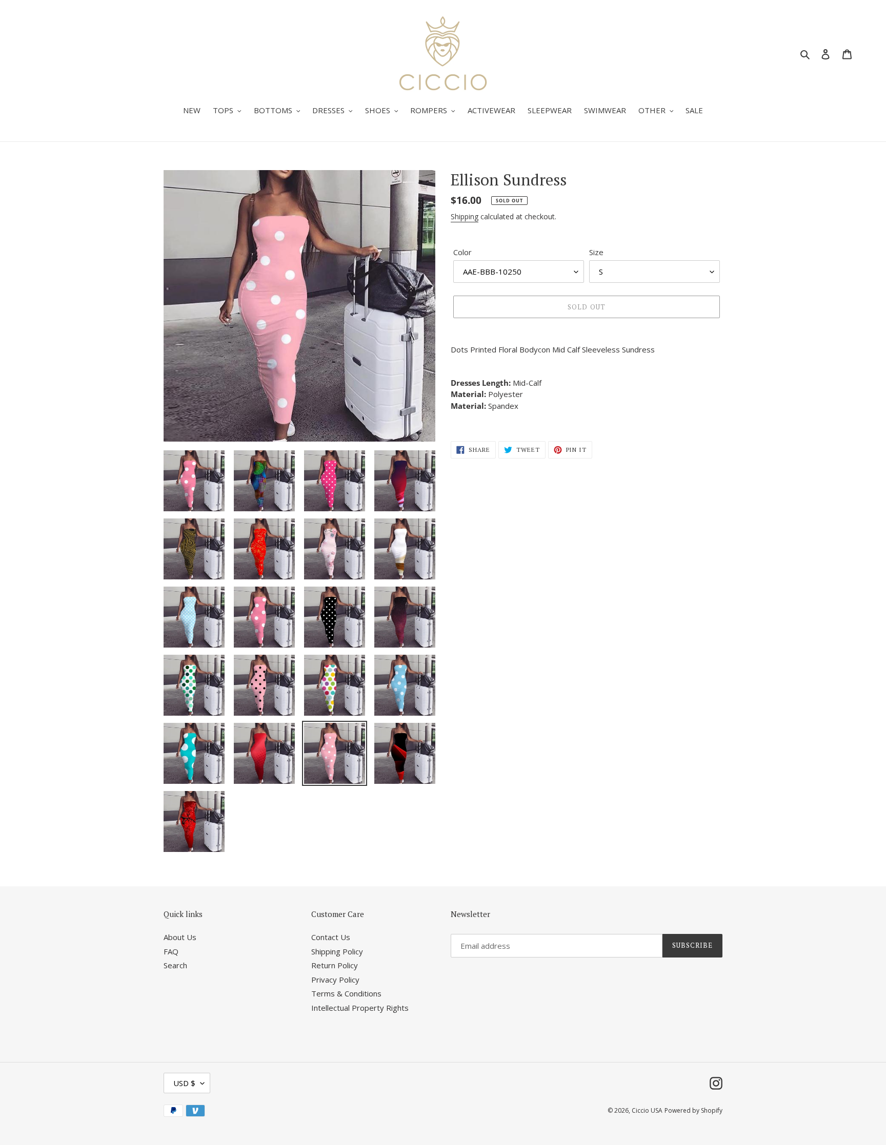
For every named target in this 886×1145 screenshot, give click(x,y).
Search (175, 965)
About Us (180, 937)
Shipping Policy (337, 951)
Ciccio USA (647, 1110)
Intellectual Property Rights (360, 1008)
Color (462, 252)
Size (596, 252)
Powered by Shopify (693, 1110)
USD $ (184, 1083)
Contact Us (330, 937)
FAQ (171, 951)
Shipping (464, 216)
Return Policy (334, 965)
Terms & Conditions (346, 993)
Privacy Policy (335, 979)
